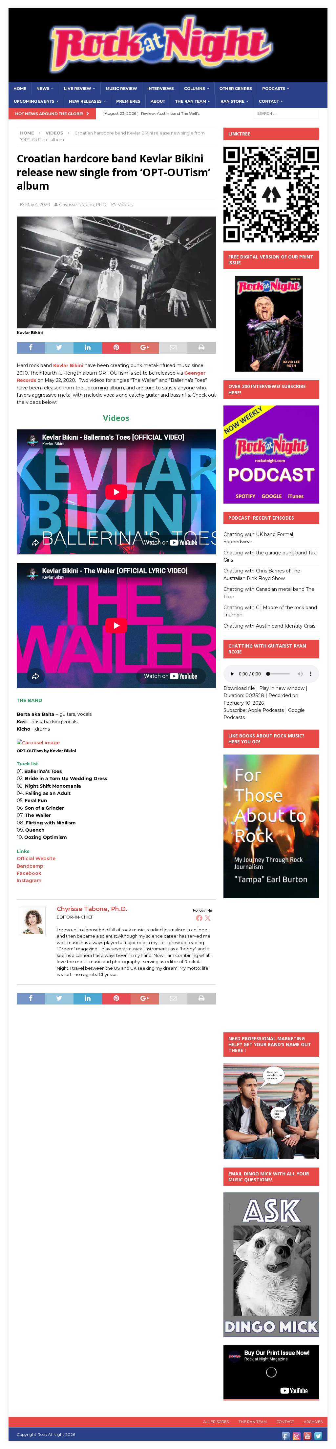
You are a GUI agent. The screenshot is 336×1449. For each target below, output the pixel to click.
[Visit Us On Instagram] (296, 1438)
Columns (194, 88)
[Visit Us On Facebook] (285, 1438)
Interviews (160, 88)
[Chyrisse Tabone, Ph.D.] (33, 932)
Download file (239, 688)
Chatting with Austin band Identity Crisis (269, 626)
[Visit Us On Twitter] (318, 1438)
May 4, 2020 (37, 204)
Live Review (77, 88)
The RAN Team (190, 101)
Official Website (36, 858)
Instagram (29, 880)
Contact (269, 101)
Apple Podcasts (266, 710)
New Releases (85, 101)
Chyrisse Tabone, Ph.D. (83, 204)
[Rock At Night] (168, 78)
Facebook (29, 873)
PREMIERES (128, 101)
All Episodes (216, 1421)
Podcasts (273, 88)
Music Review (121, 88)
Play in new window (281, 688)
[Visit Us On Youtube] (307, 1438)
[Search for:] (286, 113)
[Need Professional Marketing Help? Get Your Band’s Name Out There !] (271, 1155)
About (158, 101)
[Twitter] (208, 918)
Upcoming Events (34, 101)
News (43, 88)
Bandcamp (30, 866)
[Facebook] (199, 918)
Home (19, 88)
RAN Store (232, 101)
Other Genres (236, 88)
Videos (125, 204)
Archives (313, 1421)
